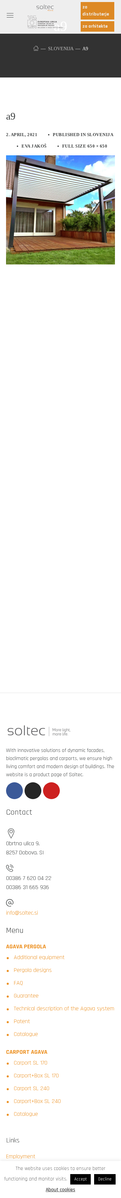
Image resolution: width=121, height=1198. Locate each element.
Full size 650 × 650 (85, 146)
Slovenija (60, 48)
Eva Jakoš (34, 146)
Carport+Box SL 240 (37, 1101)
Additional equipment (39, 957)
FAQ (18, 983)
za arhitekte (95, 26)
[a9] (60, 160)
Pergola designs (33, 970)
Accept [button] (80, 1179)
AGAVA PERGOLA (26, 946)
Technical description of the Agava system (64, 1008)
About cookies (60, 1190)
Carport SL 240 (31, 1088)
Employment (20, 1156)
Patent (22, 1021)
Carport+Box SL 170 (36, 1075)
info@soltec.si (22, 913)
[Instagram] (33, 790)
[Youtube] (51, 790)
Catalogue (26, 1034)
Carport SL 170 (30, 1063)
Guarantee (26, 996)
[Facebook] (14, 790)
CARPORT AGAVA (26, 1052)
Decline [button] (105, 1179)
